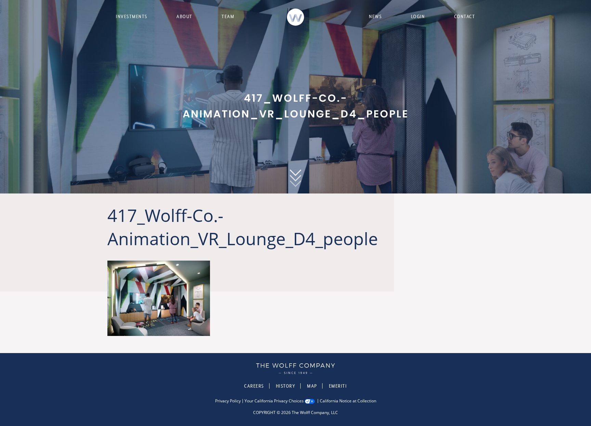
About (184, 16)
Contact (464, 16)
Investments (131, 16)
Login (418, 16)
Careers (254, 386)
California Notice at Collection (348, 401)
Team (228, 16)
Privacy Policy (228, 401)
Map (312, 386)
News (375, 16)
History (286, 386)
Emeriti (338, 386)
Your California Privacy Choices (274, 401)
